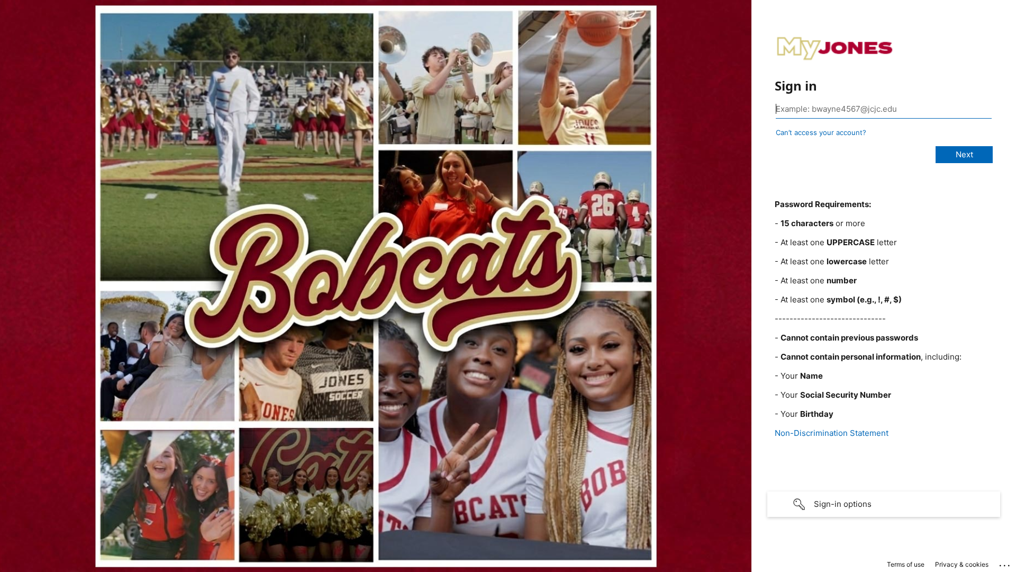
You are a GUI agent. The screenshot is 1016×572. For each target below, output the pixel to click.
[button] (883, 504)
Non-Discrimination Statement (831, 433)
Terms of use (905, 564)
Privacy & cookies (961, 564)
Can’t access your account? (821, 132)
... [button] (1005, 563)
